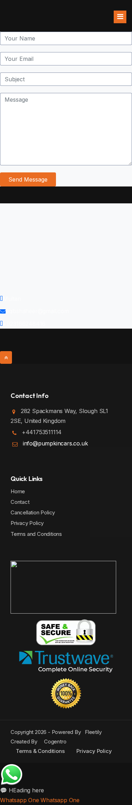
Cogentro (53, 741)
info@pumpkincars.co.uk (55, 443)
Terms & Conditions (40, 751)
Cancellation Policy (33, 512)
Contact (20, 502)
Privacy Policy (27, 523)
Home (18, 491)
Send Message (28, 179)
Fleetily (93, 732)
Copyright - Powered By (48, 732)
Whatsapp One (19, 800)
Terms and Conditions (36, 534)
